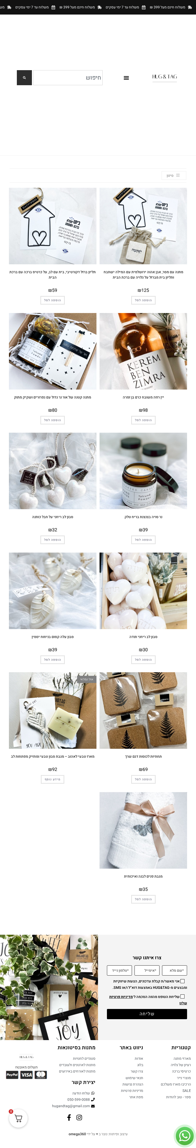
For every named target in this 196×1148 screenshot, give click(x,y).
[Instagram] (79, 1117)
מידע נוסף (52, 779)
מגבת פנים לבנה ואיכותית (143, 876)
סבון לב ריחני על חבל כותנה (52, 517)
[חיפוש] (24, 77)
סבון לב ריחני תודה (143, 637)
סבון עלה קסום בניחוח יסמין (53, 637)
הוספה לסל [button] (143, 300)
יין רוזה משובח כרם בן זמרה (143, 397)
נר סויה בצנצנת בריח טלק (143, 517)
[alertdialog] (98, 7)
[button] (126, 77)
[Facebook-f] (69, 1117)
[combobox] (68, 77)
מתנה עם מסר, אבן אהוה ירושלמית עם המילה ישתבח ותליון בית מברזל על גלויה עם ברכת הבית (143, 274)
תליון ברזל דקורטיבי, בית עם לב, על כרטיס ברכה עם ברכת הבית (52, 274)
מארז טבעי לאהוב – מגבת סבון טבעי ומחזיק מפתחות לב (52, 756)
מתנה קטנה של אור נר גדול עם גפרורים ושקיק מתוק (52, 397)
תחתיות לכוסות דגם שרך (143, 756)
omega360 (77, 1134)
